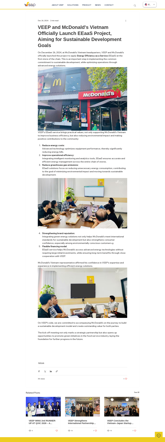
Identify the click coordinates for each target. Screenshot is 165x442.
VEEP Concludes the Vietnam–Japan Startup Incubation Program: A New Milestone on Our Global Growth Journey (121, 422)
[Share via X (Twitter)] (45, 371)
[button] (72, 5)
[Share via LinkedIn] (51, 371)
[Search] (135, 5)
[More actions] (125, 20)
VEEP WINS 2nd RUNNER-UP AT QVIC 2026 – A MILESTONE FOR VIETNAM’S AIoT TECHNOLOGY (42, 422)
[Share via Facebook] (39, 371)
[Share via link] (57, 371)
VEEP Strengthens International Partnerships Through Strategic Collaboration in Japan (81, 422)
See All (136, 392)
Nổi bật (41, 363)
